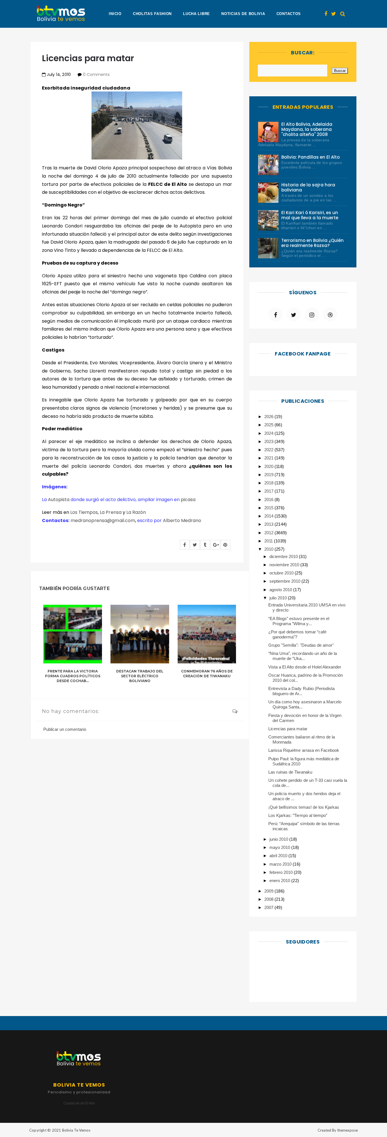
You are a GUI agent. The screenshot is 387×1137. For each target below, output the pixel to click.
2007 (269, 907)
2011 (269, 540)
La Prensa (110, 512)
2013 (269, 524)
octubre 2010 (282, 572)
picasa (188, 499)
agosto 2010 (281, 589)
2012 (269, 532)
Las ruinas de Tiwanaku (290, 772)
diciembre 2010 (284, 556)
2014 (269, 516)
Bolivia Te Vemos (76, 1130)
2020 (269, 466)
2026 (269, 416)
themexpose (347, 1130)
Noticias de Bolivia (243, 14)
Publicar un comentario (64, 729)
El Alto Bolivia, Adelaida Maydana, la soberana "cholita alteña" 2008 (307, 129)
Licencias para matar (287, 728)
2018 (269, 482)
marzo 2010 (281, 864)
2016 (269, 499)
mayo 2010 (280, 847)
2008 (269, 899)
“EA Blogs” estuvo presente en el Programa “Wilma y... (298, 621)
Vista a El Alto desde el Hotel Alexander (304, 667)
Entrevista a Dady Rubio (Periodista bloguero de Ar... (301, 691)
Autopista (58, 499)
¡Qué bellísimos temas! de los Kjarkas (303, 807)
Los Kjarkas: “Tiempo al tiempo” (297, 815)
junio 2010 (279, 839)
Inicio (115, 14)
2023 (269, 441)
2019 (269, 474)
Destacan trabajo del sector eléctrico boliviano (139, 676)
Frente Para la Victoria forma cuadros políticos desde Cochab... (72, 676)
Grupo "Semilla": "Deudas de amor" (301, 645)
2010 (269, 549)
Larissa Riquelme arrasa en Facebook (303, 750)
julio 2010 (278, 597)
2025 (269, 424)
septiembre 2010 (285, 581)
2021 (269, 457)
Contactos (289, 14)
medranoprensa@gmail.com (103, 520)
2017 (269, 491)
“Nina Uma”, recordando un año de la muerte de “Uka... (302, 656)
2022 (269, 449)
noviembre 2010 (284, 564)
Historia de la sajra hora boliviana (308, 187)
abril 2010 (278, 855)
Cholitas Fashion (152, 14)
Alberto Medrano (182, 520)
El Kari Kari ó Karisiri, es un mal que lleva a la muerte (310, 215)
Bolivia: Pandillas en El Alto (310, 157)
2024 (269, 433)
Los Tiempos (84, 512)
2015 (269, 507)
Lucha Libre (196, 14)
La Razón (136, 512)
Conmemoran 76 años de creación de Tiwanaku (207, 673)
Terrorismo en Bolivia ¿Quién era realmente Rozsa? (312, 242)
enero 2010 (280, 880)
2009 (269, 891)
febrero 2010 (281, 872)
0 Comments (96, 74)
